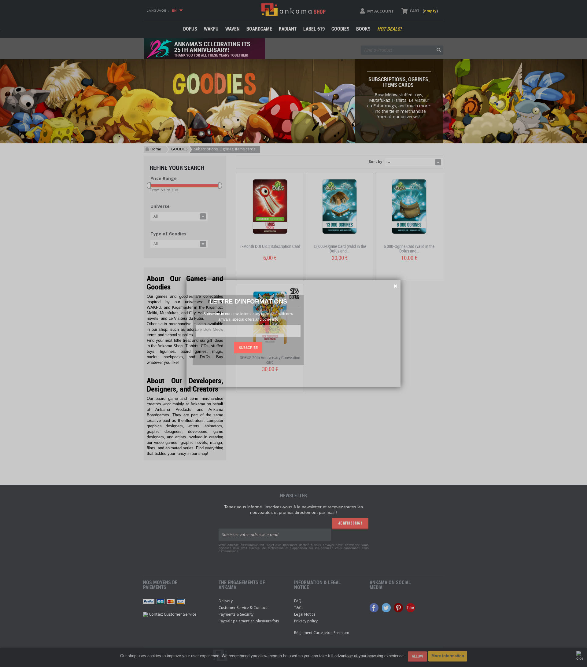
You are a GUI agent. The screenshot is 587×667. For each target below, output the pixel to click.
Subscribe (248, 347)
